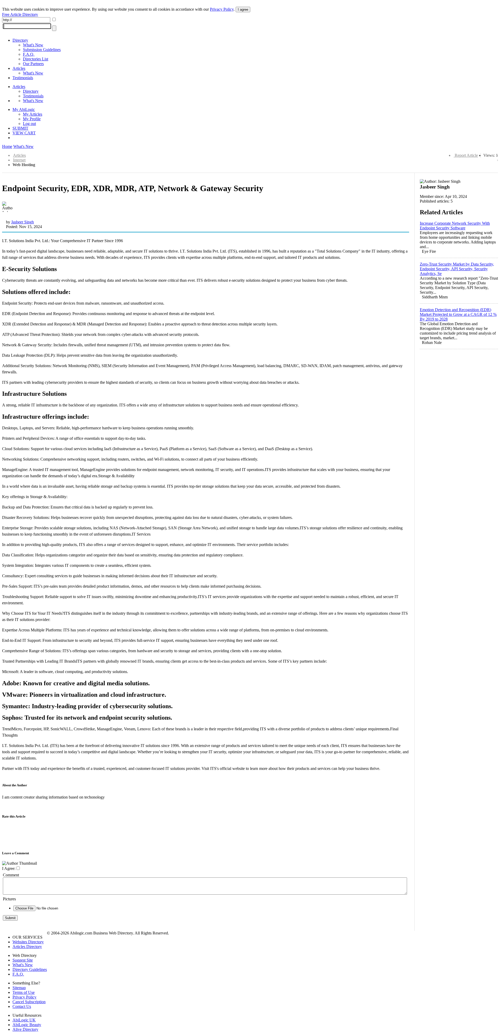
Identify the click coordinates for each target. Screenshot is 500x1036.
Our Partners (33, 63)
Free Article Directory (20, 14)
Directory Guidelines (29, 969)
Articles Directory (27, 946)
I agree (243, 9)
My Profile (32, 119)
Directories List (35, 59)
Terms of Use (23, 992)
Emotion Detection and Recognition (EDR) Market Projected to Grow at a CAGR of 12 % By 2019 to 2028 (458, 314)
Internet (19, 160)
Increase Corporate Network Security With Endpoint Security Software (455, 225)
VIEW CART (24, 133)
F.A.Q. (28, 54)
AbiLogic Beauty (26, 1024)
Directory (20, 40)
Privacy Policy (222, 9)
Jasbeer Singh (22, 222)
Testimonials (22, 78)
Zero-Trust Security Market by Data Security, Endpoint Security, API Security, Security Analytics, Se (457, 269)
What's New (33, 45)
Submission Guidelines (42, 49)
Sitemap (19, 987)
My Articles (32, 114)
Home (7, 146)
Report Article (466, 155)
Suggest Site (22, 960)
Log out (29, 123)
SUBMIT (20, 128)
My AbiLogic (23, 109)
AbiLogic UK (24, 1020)
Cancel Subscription (29, 1002)
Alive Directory (25, 1029)
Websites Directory (28, 942)
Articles (18, 68)
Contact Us (21, 1006)
